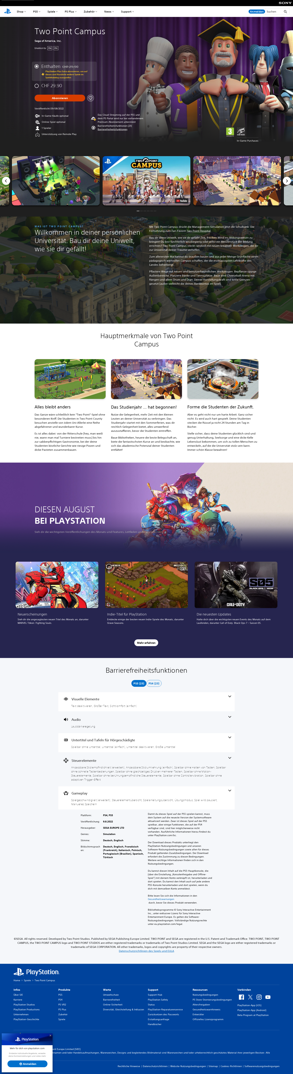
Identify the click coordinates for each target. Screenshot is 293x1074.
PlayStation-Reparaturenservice (165, 1009)
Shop (20, 11)
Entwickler (198, 1014)
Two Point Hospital (199, 230)
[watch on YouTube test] (181, 200)
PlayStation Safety (158, 999)
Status (151, 1004)
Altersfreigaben (201, 1004)
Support (126, 11)
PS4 (60, 999)
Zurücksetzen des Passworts (163, 1014)
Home (17, 980)
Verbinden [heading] (244, 989)
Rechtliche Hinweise (129, 1066)
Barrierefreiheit (111, 999)
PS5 (35, 11)
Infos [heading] (17, 989)
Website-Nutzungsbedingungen (188, 1066)
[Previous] (6, 181)
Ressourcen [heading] (200, 989)
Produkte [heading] (64, 989)
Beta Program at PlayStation (253, 1015)
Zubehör (89, 11)
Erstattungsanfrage (158, 1019)
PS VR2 (62, 1004)
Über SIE (18, 994)
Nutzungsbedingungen (205, 994)
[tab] (138, 683)
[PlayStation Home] (7, 11)
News (107, 11)
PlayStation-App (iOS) (249, 1005)
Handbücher (154, 1024)
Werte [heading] (107, 989)
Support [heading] (153, 989)
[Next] (287, 181)
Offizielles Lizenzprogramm (208, 1019)
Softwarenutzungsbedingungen (262, 1066)
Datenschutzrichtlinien (155, 1066)
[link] (57, 594)
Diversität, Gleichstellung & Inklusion (123, 1009)
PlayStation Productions (27, 1009)
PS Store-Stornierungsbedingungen (212, 999)
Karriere (18, 999)
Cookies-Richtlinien (231, 1066)
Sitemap (213, 1066)
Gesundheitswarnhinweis (206, 1009)
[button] (112, 129)
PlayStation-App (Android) (251, 1010)
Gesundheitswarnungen (161, 899)
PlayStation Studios (24, 1004)
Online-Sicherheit (112, 1004)
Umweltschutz (111, 994)
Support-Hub (155, 994)
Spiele (51, 11)
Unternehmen (21, 1014)
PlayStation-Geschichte (26, 1019)
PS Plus (69, 11)
